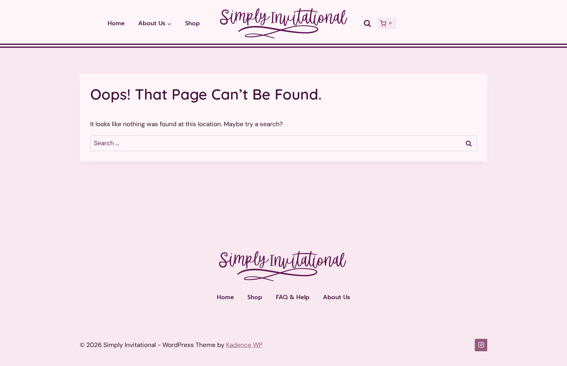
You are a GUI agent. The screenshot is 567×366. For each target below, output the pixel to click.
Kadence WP (244, 345)
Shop (192, 23)
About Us (336, 297)
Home (116, 23)
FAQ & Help (292, 297)
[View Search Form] (367, 23)
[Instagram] (481, 345)
